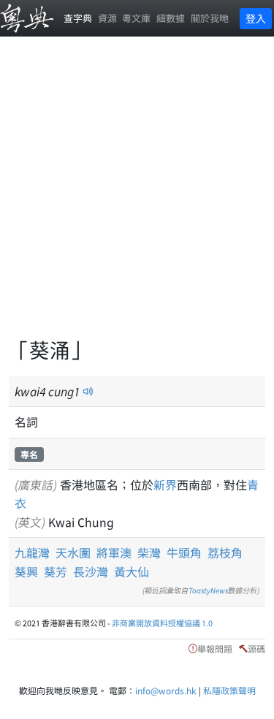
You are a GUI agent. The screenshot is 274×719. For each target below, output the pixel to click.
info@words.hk (166, 690)
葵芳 (55, 571)
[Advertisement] (137, 195)
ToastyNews (208, 590)
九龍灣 (32, 552)
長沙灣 (90, 571)
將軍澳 (114, 552)
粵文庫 (136, 18)
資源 (107, 18)
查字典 (78, 18)
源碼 (256, 648)
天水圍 (73, 552)
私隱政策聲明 (229, 690)
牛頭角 (184, 552)
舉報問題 (214, 648)
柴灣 (149, 552)
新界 (165, 484)
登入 (256, 18)
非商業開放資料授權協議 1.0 (162, 622)
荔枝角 (225, 552)
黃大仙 (131, 571)
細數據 (170, 18)
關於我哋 (210, 18)
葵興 (26, 571)
